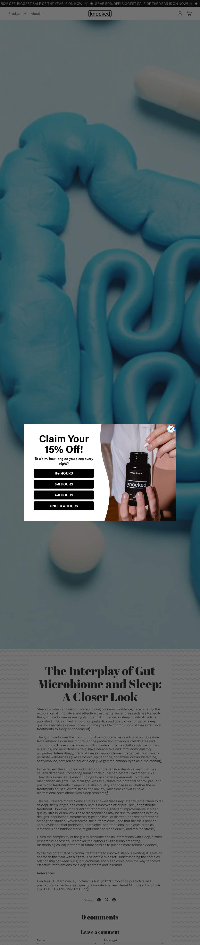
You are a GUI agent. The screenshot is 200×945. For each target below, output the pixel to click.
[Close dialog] (171, 428)
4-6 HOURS (64, 494)
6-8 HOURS (64, 484)
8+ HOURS (64, 473)
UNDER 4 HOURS (64, 505)
